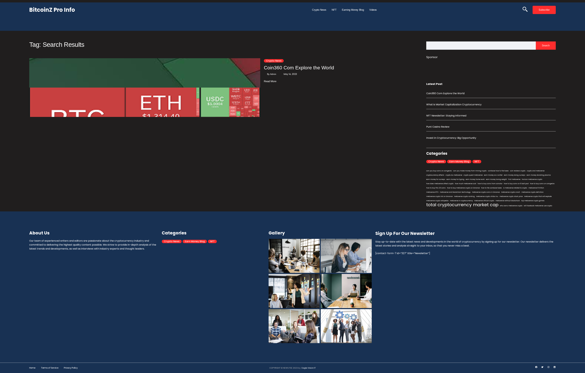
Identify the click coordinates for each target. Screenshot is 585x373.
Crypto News (274, 60)
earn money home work (475, 179)
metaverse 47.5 (432, 192)
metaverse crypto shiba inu (487, 196)
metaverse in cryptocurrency (461, 201)
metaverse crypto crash (510, 192)
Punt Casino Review (437, 126)
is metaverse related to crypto (515, 188)
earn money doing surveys (514, 175)
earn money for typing (455, 179)
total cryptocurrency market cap (462, 205)
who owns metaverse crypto (511, 206)
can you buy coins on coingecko (439, 171)
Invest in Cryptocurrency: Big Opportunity (451, 138)
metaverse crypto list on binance (439, 196)
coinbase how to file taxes (498, 171)
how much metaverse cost (465, 183)
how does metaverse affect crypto (440, 183)
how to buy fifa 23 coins (436, 188)
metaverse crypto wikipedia (437, 201)
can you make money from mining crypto (470, 171)
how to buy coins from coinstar (490, 183)
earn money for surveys (435, 179)
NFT (477, 161)
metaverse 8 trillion (536, 188)
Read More (270, 81)
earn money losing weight (496, 179)
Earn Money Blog (459, 161)
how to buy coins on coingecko (542, 183)
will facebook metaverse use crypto (538, 206)
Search (546, 45)
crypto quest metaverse (473, 175)
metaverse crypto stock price (511, 196)
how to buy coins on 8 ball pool (516, 183)
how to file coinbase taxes (491, 188)
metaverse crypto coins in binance (486, 192)
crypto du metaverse (454, 175)
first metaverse (514, 179)
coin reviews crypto (517, 171)
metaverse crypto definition (532, 192)
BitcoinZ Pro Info (52, 10)
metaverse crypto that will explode (538, 196)
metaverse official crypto (484, 201)
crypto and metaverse (535, 171)
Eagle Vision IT (309, 367)
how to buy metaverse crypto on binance (463, 188)
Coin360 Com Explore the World (299, 67)
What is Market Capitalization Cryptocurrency (454, 104)
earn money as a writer (493, 175)
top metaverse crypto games (532, 201)
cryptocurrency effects (435, 175)
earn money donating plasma (539, 175)
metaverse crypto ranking (464, 196)
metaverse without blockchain (508, 201)
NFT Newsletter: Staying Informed (446, 115)
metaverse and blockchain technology (455, 192)
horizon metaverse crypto (532, 179)
